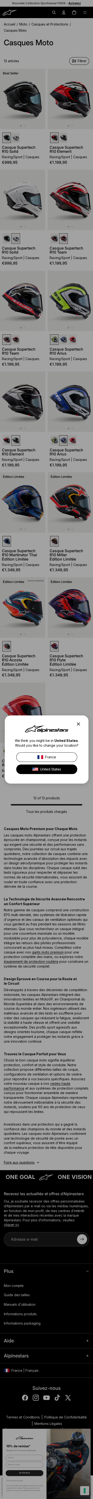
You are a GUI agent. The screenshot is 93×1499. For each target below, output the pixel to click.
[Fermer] (80, 724)
